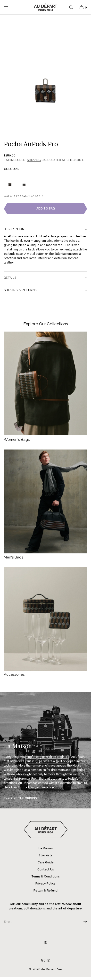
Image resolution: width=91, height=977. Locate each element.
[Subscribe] (81, 921)
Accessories (14, 674)
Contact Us (45, 869)
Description (14, 229)
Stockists (45, 855)
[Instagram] (45, 942)
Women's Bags (17, 439)
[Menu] (10, 7)
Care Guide (46, 862)
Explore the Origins (20, 798)
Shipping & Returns (20, 290)
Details (10, 277)
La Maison (46, 848)
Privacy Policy (45, 883)
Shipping (34, 160)
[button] (71, 7)
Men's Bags (13, 557)
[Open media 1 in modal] (45, 71)
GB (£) (45, 960)
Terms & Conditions (45, 876)
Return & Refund (45, 890)
